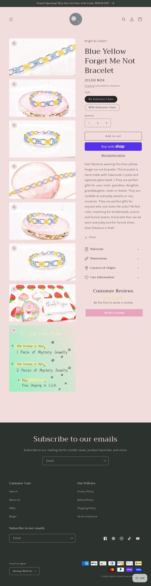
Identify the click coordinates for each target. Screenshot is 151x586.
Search (13, 491)
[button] (11, 19)
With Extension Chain (102, 107)
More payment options (113, 155)
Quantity (89, 115)
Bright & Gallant (116, 577)
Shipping (89, 86)
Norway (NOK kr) (22, 571)
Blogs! (13, 516)
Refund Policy (85, 500)
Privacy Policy (85, 491)
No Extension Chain (101, 99)
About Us (14, 500)
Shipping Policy (86, 508)
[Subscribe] (104, 461)
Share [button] (92, 237)
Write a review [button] (114, 312)
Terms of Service (87, 516)
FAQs (12, 508)
